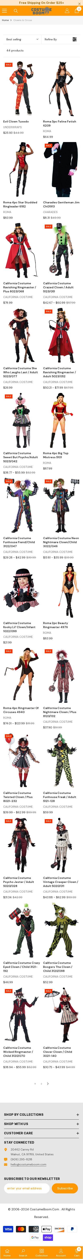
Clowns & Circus (22, 20)
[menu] (4, 10)
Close (79, 3)
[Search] (15, 10)
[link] (23, 1252)
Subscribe (65, 1188)
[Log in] (67, 10)
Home (5, 20)
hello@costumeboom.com (28, 1164)
